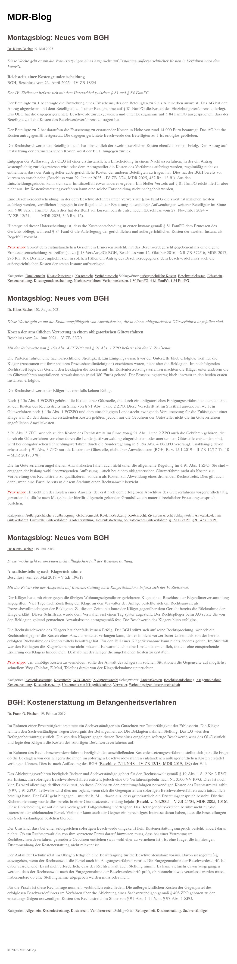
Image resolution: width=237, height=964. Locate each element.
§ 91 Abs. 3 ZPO (205, 519)
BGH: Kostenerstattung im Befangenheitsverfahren (91, 702)
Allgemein (33, 910)
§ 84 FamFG (180, 280)
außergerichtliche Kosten (158, 275)
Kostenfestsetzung (60, 275)
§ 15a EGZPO (179, 519)
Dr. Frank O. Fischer (22, 713)
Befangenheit (145, 910)
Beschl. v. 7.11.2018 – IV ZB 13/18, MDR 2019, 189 (145, 763)
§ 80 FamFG (139, 280)
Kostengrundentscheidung (53, 280)
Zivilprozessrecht (160, 515)
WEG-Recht (82, 679)
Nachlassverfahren (87, 280)
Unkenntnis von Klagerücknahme (86, 684)
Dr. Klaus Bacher (20, 48)
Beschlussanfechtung (179, 679)
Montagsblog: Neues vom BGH (58, 37)
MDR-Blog (29, 17)
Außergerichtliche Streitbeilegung (50, 515)
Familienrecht (35, 275)
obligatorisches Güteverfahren (145, 519)
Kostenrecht (84, 275)
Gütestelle (37, 519)
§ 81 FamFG (159, 280)
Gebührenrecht (87, 515)
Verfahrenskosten (115, 280)
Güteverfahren (57, 519)
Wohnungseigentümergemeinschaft (154, 684)
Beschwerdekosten (192, 275)
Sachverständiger (195, 910)
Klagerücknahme (208, 679)
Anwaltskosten (151, 679)
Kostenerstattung (19, 280)
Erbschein (214, 275)
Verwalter (120, 684)
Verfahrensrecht (106, 275)
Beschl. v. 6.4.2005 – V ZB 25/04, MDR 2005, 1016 (181, 801)
